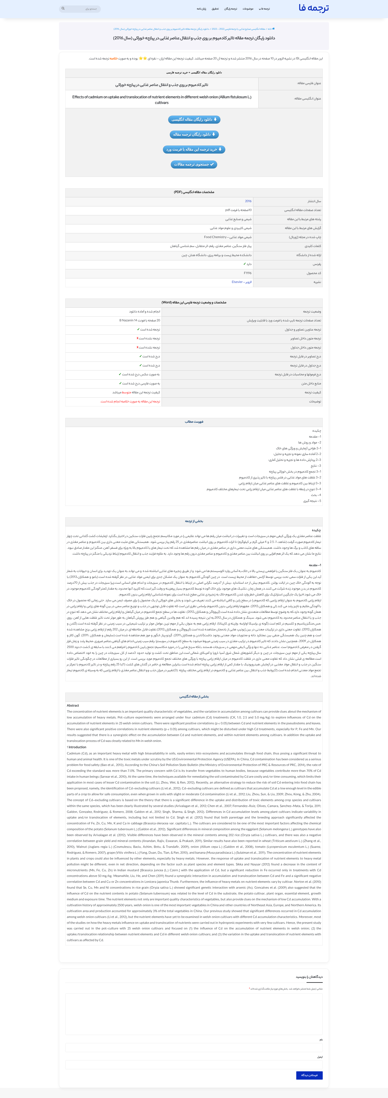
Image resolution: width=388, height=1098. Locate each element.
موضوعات (248, 9)
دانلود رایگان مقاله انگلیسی (192, 119)
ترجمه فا (265, 9)
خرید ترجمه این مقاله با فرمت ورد (191, 149)
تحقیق (215, 9)
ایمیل (320, 1057)
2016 (248, 201)
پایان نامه (201, 9)
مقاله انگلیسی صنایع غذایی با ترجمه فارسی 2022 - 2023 (238, 29)
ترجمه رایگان (230, 9)
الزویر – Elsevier (242, 282)
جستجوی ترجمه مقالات (191, 164)
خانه (270, 29)
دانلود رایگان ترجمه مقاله (192, 134)
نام (321, 1040)
